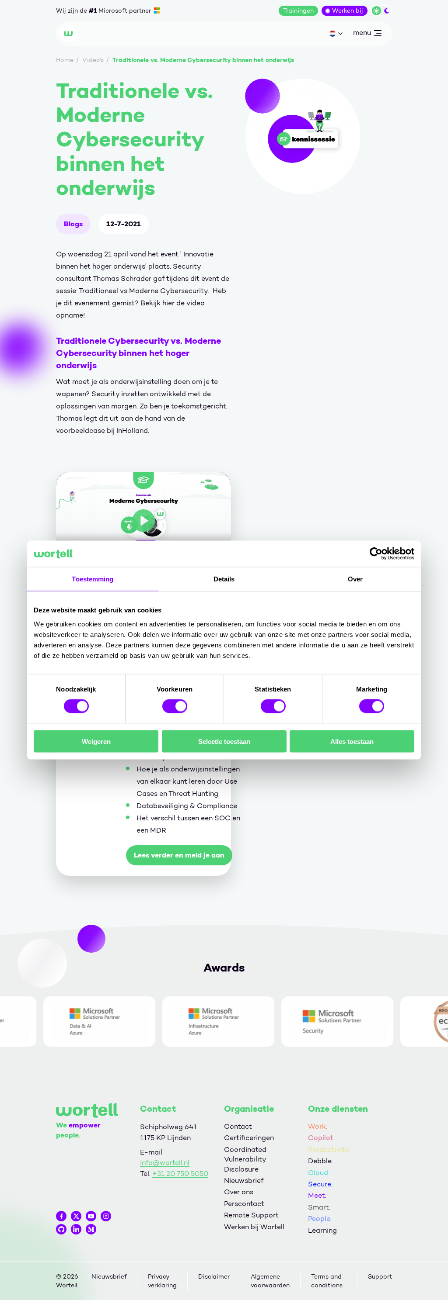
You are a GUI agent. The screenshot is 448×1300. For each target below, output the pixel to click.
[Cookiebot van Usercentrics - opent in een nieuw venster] (376, 553)
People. (320, 1218)
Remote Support (251, 1215)
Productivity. (329, 1149)
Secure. (320, 1184)
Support (380, 1276)
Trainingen (298, 10)
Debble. (320, 1161)
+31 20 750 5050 (180, 1173)
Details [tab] (224, 579)
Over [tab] (355, 579)
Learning (322, 1230)
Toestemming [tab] (92, 579)
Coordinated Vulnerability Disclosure (245, 1159)
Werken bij (347, 10)
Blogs (73, 223)
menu (362, 34)
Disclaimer (214, 1276)
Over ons (238, 1192)
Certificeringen (249, 1138)
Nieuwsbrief (243, 1180)
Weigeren (96, 741)
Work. (317, 1126)
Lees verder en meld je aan (179, 855)
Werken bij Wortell (254, 1227)
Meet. (317, 1195)
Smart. (319, 1207)
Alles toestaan (352, 741)
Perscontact (244, 1204)
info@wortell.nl (164, 1162)
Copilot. (321, 1138)
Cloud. (318, 1173)
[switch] (174, 706)
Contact (238, 1126)
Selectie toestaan (224, 741)
